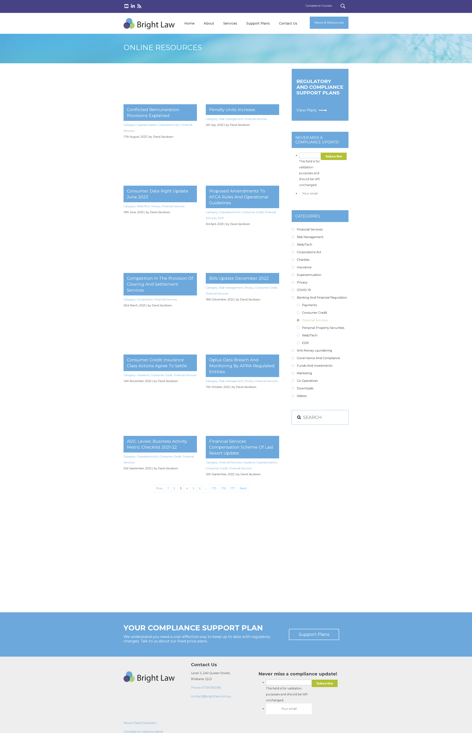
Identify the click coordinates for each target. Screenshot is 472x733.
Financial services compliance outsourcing (239, 51)
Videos (301, 396)
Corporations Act (169, 125)
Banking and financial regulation (322, 297)
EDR (221, 218)
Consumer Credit (253, 212)
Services (230, 23)
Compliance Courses (319, 5)
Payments (309, 305)
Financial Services (255, 119)
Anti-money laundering (314, 350)
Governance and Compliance (318, 358)
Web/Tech (143, 206)
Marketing (304, 373)
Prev (159, 488)
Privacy (156, 206)
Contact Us (288, 23)
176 (223, 488)
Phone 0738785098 (206, 687)
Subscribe (333, 156)
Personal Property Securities (323, 328)
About (209, 23)
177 (232, 488)
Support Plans (258, 23)
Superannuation (147, 125)
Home (189, 23)
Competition (145, 299)
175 (214, 488)
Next (243, 488)
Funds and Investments (314, 365)
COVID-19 (304, 290)
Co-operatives (307, 381)
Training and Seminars (237, 43)
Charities (303, 259)
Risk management (231, 119)
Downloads (305, 388)
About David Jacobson (140, 723)
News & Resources (329, 22)
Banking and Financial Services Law (237, 35)
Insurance (143, 375)
